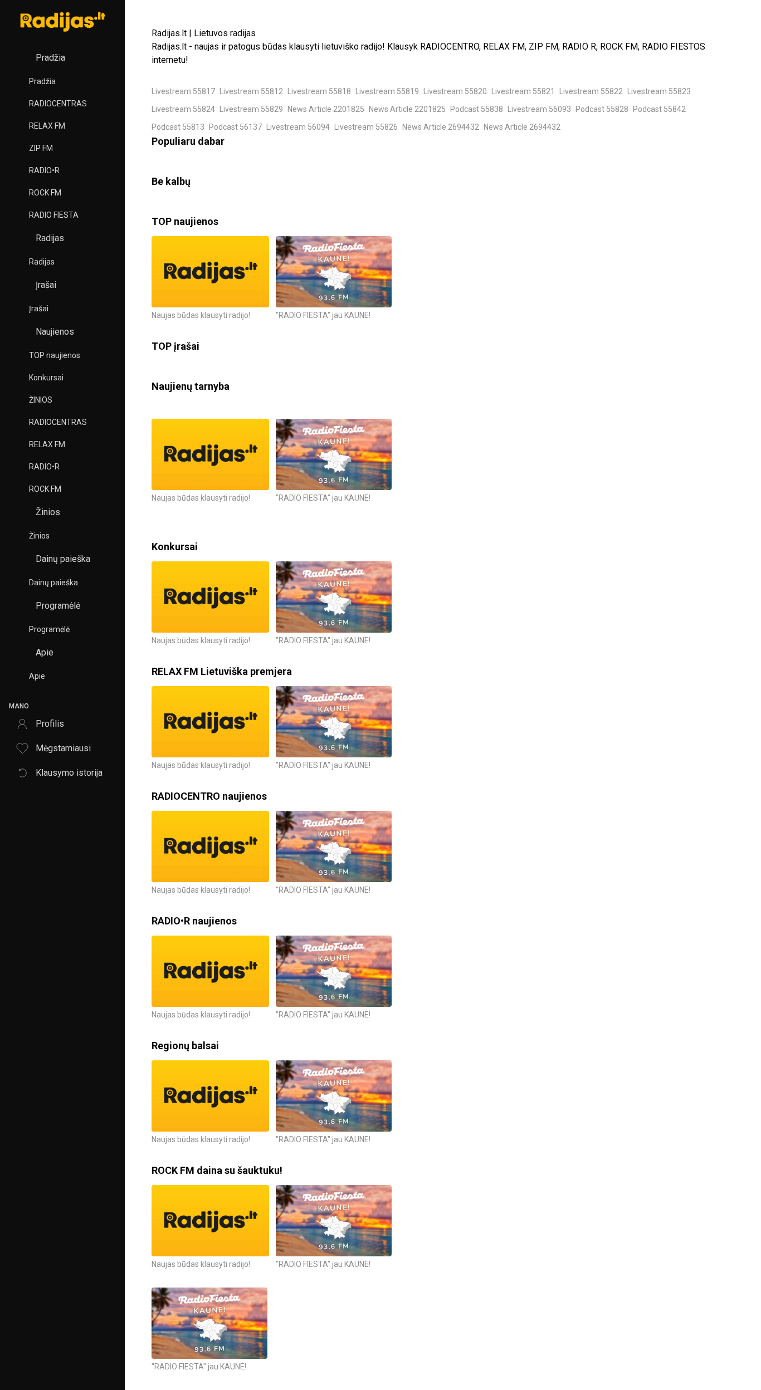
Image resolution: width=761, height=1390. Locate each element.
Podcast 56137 (235, 127)
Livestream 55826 (366, 127)
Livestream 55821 (523, 91)
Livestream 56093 (539, 109)
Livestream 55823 (659, 91)
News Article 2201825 (325, 109)
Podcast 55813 (178, 127)
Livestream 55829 (251, 109)
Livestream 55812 (251, 91)
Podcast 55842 (659, 109)
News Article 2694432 (440, 127)
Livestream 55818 (319, 91)
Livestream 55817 (183, 91)
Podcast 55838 (476, 109)
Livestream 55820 (455, 91)
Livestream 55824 (183, 109)
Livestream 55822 (591, 91)
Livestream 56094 (298, 127)
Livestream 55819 (387, 91)
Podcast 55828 (601, 109)
